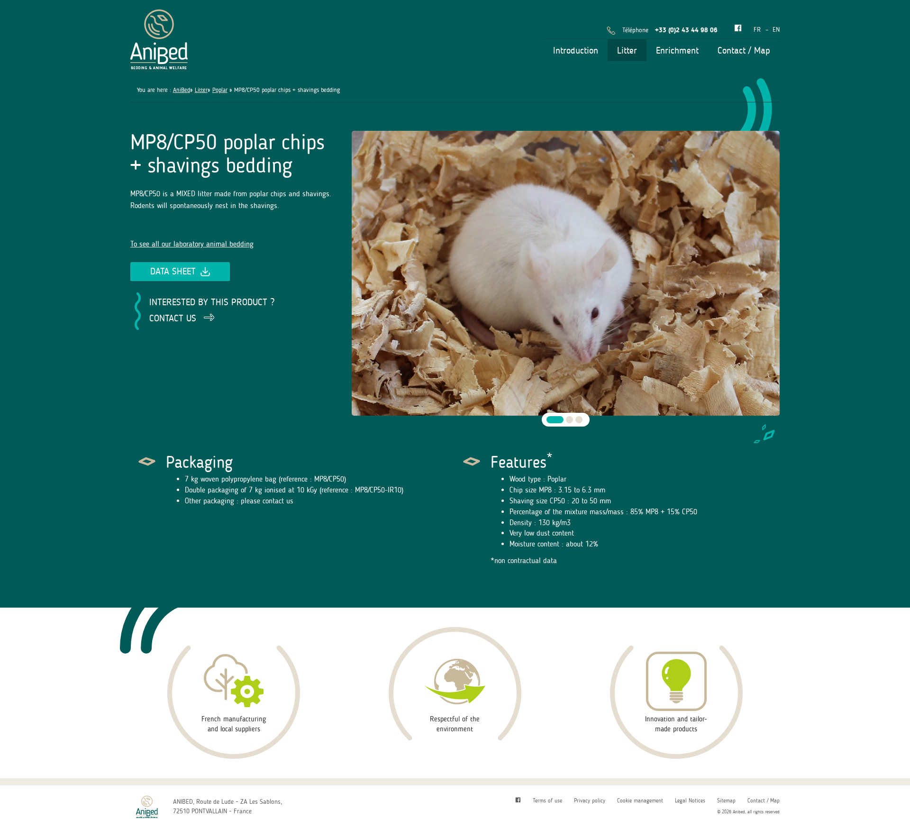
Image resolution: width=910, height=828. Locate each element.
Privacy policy (589, 800)
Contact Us (172, 318)
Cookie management (640, 800)
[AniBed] (159, 37)
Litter (627, 50)
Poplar (220, 89)
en (776, 30)
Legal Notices (690, 800)
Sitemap (726, 800)
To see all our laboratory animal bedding (192, 243)
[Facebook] (738, 28)
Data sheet (173, 271)
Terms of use (547, 800)
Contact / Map (744, 50)
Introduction (575, 50)
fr (757, 30)
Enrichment (677, 50)
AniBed (181, 89)
